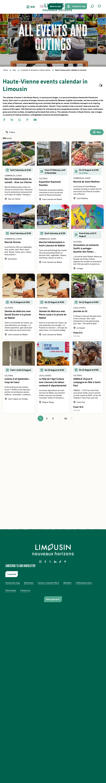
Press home (10, 590)
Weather (67, 582)
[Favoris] (99, 6)
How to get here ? (53, 599)
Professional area (84, 582)
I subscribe (11, 574)
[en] (42, 6)
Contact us (25, 590)
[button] (92, 6)
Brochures (28, 582)
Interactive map (12, 582)
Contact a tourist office (48, 582)
